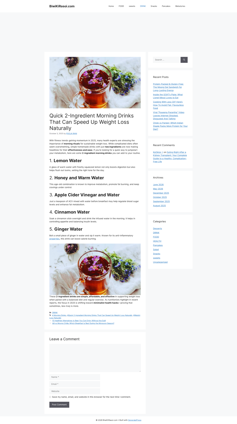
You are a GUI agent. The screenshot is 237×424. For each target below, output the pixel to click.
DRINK (143, 6)
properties (54, 239)
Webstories (180, 6)
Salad (156, 249)
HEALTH (157, 241)
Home (111, 6)
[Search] (184, 60)
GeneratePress (134, 420)
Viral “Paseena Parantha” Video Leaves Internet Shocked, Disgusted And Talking (168, 115)
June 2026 (158, 184)
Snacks (154, 6)
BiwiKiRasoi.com (62, 6)
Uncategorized (160, 262)
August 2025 (159, 205)
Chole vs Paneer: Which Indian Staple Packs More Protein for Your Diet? (170, 126)
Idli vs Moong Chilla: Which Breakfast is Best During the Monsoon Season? (83, 323)
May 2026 (158, 189)
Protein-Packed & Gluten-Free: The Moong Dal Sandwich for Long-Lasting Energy (168, 87)
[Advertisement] (118, 31)
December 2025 (161, 193)
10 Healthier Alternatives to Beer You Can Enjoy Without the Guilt (79, 321)
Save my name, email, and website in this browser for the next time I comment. (91, 397)
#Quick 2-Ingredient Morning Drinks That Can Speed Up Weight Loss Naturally (99, 315)
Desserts (157, 228)
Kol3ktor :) (158, 152)
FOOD (121, 6)
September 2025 (161, 201)
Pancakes (166, 6)
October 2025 (160, 197)
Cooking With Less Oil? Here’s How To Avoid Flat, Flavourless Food (168, 105)
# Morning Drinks (59, 315)
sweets (132, 6)
